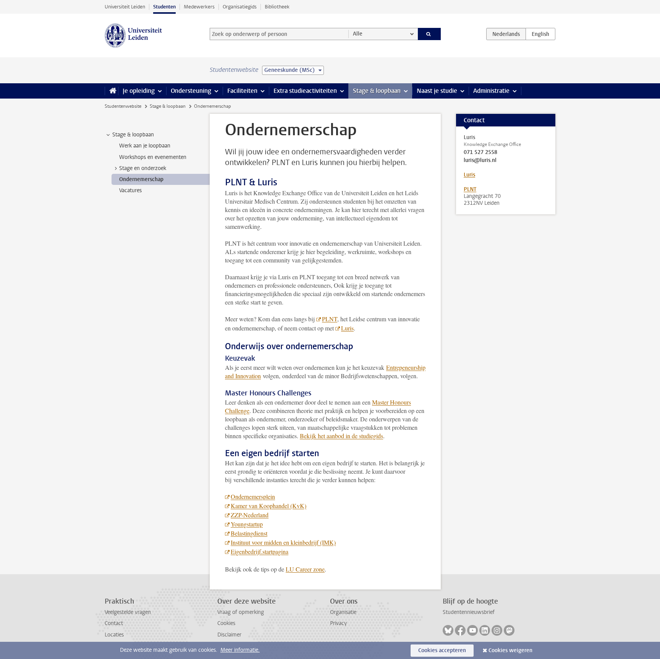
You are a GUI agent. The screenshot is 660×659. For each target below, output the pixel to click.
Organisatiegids (240, 6)
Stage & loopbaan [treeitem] (133, 134)
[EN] (540, 34)
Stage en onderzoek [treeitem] (142, 168)
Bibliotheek (277, 6)
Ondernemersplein (253, 496)
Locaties (114, 634)
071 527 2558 (480, 152)
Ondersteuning (191, 91)
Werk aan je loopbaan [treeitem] (144, 145)
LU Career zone (305, 569)
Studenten (164, 6)
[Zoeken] (429, 34)
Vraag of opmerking (240, 612)
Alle (357, 33)
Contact (114, 623)
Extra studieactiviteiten (305, 91)
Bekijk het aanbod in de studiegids (341, 436)
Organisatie (343, 612)
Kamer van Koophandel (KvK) (268, 506)
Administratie (491, 91)
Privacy (338, 623)
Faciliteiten (242, 91)
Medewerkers (199, 6)
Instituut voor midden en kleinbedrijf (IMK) (283, 542)
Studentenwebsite (123, 106)
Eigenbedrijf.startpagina (259, 551)
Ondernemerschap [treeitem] (141, 179)
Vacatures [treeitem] (130, 190)
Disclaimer (229, 634)
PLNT (329, 319)
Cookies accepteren (442, 650)
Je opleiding (139, 91)
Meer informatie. (240, 650)
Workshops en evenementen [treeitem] (152, 157)
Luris (347, 328)
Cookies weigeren (510, 650)
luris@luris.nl (480, 160)
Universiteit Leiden (125, 6)
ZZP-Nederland (250, 515)
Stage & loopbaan (377, 91)
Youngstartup (247, 524)
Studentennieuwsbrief (469, 612)
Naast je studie (437, 91)
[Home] (111, 91)
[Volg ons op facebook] (460, 630)
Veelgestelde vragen (128, 612)
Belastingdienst (249, 533)
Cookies (226, 623)
